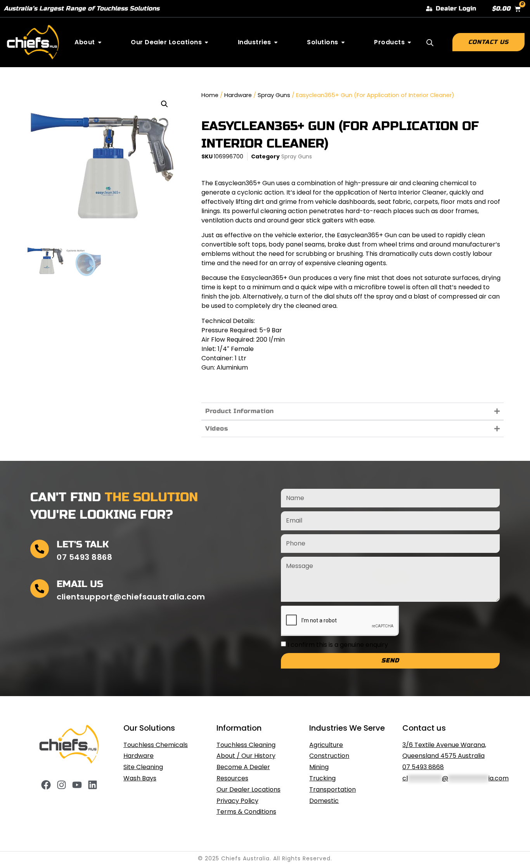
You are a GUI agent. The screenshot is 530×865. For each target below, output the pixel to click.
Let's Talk (83, 544)
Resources (232, 778)
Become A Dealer (243, 767)
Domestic (324, 800)
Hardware (238, 95)
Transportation (332, 789)
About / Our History (246, 755)
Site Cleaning (143, 767)
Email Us (80, 584)
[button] (164, 104)
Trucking (322, 778)
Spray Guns (274, 95)
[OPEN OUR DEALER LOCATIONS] (206, 42)
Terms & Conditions (246, 811)
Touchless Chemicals (155, 744)
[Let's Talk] (39, 549)
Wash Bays (139, 778)
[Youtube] (77, 785)
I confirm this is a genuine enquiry (338, 644)
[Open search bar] (430, 42)
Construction (329, 755)
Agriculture (326, 744)
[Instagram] (61, 785)
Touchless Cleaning (246, 744)
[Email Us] (39, 588)
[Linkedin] (92, 785)
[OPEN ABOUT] (99, 42)
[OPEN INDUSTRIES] (276, 42)
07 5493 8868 (423, 767)
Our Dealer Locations (249, 789)
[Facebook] (46, 785)
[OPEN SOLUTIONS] (343, 42)
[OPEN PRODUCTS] (409, 42)
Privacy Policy (237, 800)
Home (209, 95)
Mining (319, 767)
